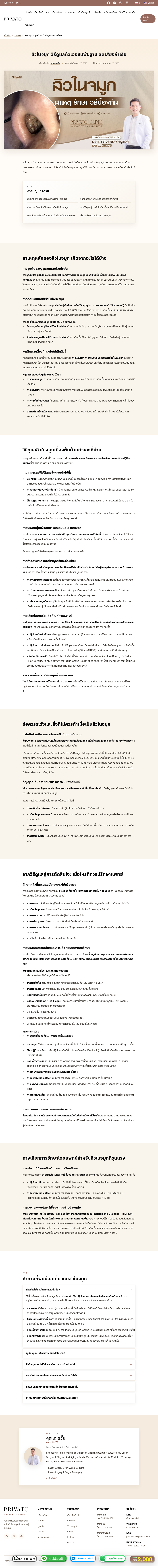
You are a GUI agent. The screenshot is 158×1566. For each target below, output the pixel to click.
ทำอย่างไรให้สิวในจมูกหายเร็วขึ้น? (43, 1290)
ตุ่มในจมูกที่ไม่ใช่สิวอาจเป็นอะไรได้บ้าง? (45, 1353)
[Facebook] (108, 3)
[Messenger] (114, 3)
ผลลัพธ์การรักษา (110, 12)
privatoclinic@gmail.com (138, 1536)
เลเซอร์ (41, 1531)
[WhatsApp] (121, 3)
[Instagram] (127, 3)
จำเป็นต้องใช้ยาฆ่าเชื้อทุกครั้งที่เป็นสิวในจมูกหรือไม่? (52, 1398)
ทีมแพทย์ (71, 1520)
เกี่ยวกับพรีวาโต (40, 12)
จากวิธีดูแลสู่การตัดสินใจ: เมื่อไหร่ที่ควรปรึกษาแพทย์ (104, 207)
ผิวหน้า (41, 1520)
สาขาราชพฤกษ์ (103, 1533)
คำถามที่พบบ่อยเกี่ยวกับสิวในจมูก (95, 215)
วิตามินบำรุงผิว (44, 1537)
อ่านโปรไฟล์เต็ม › (52, 1478)
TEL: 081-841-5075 (12, 2)
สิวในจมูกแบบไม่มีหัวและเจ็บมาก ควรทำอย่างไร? (50, 1364)
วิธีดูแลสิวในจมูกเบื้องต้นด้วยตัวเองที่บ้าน (99, 199)
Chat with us (132, 1527)
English (151, 3)
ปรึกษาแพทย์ (146, 19)
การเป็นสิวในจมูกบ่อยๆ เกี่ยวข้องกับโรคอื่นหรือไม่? (51, 1375)
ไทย (140, 3)
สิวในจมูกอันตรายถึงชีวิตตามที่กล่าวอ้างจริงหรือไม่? (52, 1387)
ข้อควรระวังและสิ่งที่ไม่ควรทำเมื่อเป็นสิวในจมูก (48, 207)
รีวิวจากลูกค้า (72, 1526)
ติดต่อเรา (71, 1542)
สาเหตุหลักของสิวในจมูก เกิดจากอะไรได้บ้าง (47, 199)
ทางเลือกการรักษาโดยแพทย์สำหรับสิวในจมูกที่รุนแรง (51, 215)
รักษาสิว (18, 35)
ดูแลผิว (41, 1526)
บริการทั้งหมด (57, 12)
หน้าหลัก (28, 12)
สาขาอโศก (101, 1514)
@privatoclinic (133, 1518)
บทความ (71, 12)
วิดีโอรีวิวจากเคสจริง (127, 12)
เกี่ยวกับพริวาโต (73, 1515)
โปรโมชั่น (97, 12)
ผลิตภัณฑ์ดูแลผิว (84, 12)
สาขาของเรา (29, 25)
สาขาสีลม (101, 1523)
